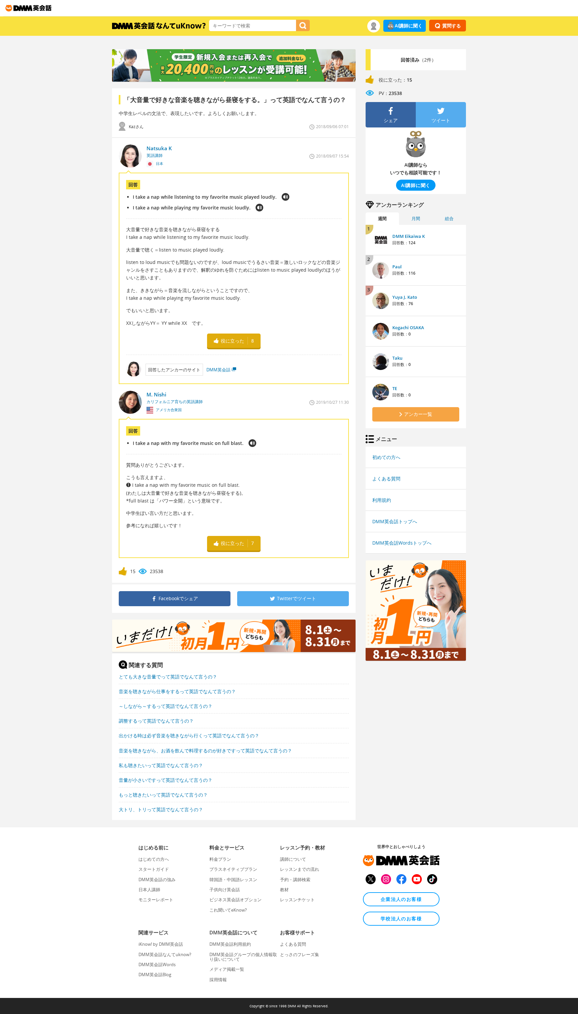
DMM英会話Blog (154, 975)
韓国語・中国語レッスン (233, 880)
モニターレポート (155, 900)
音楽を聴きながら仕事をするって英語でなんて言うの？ (177, 691)
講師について (293, 859)
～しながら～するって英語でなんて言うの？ (165, 706)
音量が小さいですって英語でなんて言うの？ (165, 780)
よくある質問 (386, 478)
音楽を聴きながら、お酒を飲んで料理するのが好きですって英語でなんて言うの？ (205, 750)
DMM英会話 (218, 370)
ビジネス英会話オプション (235, 900)
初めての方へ (386, 457)
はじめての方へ (153, 859)
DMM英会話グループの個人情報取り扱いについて (243, 956)
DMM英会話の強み (157, 880)
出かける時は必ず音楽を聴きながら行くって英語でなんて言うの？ (189, 735)
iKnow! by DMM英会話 (160, 944)
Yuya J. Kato (404, 297)
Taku (397, 358)
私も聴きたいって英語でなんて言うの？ (161, 765)
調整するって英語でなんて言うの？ (156, 721)
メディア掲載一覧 (226, 969)
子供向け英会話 (224, 890)
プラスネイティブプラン (233, 869)
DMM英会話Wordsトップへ (401, 543)
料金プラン (220, 859)
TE (394, 388)
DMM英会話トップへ (394, 521)
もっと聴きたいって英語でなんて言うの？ (163, 795)
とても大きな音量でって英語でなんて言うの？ (168, 676)
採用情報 (218, 980)
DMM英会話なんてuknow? (164, 954)
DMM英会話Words (157, 964)
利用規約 (381, 500)
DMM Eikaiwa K (408, 236)
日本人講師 (149, 890)
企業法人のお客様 (401, 899)
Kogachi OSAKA (408, 328)
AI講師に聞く (408, 25)
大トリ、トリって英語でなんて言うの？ (161, 809)
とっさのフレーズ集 (299, 954)
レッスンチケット (297, 900)
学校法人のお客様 (401, 918)
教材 (284, 890)
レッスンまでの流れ (299, 869)
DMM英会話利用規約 (230, 944)
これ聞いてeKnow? (228, 910)
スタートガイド (153, 869)
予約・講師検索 (295, 880)
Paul (397, 267)
